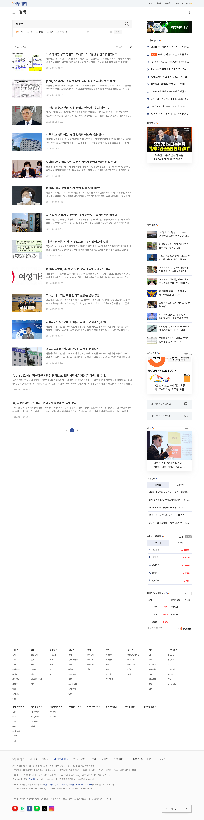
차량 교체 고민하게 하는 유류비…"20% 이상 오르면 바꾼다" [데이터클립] (169, 389)
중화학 (70, 669)
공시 (14, 655)
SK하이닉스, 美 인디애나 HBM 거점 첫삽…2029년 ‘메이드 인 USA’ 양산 (174, 236)
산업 (70, 650)
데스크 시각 (172, 669)
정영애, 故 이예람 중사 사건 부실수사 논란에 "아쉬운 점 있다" (81, 162)
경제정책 (90, 655)
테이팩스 (155, 557)
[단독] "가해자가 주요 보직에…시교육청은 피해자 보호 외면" (81, 81)
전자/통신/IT (73, 660)
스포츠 (14, 736)
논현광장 (171, 660)
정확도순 (119, 47)
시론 (169, 664)
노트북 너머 (172, 684)
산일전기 (155, 565)
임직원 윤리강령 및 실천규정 (80, 784)
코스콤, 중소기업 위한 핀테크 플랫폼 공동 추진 (72, 295)
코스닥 (180, 543)
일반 (14, 699)
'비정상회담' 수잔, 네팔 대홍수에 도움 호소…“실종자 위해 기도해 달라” (174, 271)
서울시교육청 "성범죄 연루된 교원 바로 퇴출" (72, 349)
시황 (14, 660)
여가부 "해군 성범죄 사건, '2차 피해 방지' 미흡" (73, 188)
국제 (107, 650)
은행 (32, 660)
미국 (107, 664)
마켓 (14, 650)
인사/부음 (152, 679)
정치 (129, 650)
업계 (51, 660)
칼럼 (169, 679)
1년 (51, 32)
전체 (21, 32)
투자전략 (180, 485)
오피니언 (171, 650)
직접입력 (63, 32)
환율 (14, 689)
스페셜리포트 (73, 707)
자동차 (70, 664)
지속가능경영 (148, 707)
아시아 (108, 674)
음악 (14, 726)
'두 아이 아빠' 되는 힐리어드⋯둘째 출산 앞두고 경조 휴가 (176, 114)
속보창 (167, 3)
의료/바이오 (72, 684)
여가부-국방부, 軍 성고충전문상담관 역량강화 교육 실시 (78, 269)
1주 (31, 32)
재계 (70, 655)
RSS (188, 3)
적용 (118, 32)
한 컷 (33, 726)
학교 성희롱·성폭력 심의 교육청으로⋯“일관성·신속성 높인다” (81, 54)
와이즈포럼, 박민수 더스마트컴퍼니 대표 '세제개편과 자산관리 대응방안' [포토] (169, 466)
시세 (14, 664)
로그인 (151, 3)
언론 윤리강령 (49, 784)
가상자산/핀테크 (37, 679)
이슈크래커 (35, 712)
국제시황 (15, 694)
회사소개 (33, 759)
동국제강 (155, 573)
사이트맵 (161, 759)
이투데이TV (55, 707)
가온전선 (155, 549)
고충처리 (94, 759)
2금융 (33, 669)
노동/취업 (152, 669)
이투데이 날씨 (130, 707)
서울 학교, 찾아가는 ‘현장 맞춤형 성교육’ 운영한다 (74, 134)
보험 (32, 664)
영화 (14, 721)
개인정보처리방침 (61, 759)
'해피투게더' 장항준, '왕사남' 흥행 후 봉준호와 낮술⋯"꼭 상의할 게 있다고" (174, 283)
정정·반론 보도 (120, 759)
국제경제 (109, 655)
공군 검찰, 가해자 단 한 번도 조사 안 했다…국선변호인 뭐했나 (81, 215)
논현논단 (171, 655)
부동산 (52, 650)
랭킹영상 (53, 717)
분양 (51, 669)
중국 (107, 669)
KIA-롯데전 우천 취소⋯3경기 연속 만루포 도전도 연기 (175, 69)
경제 (89, 650)
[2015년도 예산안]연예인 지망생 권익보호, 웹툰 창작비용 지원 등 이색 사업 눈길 (59, 375)
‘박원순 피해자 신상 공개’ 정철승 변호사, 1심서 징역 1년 (78, 108)
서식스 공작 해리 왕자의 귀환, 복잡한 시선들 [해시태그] (175, 91)
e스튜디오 (53, 712)
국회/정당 (131, 660)
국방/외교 (131, 664)
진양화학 (155, 580)
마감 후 (170, 674)
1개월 (41, 32)
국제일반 (109, 660)
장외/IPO (16, 669)
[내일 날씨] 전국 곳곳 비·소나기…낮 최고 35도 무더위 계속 (177, 106)
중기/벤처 (72, 689)
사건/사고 (152, 664)
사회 (151, 650)
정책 (51, 664)
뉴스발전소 (35, 707)
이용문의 (105, 759)
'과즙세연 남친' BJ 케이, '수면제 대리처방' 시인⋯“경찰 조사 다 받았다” (174, 318)
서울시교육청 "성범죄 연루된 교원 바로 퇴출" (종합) (76, 322)
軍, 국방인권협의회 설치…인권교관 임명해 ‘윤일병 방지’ (44, 403)
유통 (70, 679)
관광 (14, 712)
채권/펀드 (16, 684)
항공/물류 (72, 674)
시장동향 (53, 655)
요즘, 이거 (35, 717)
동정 (150, 684)
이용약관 (45, 759)
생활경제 (90, 664)
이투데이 (32, 779)
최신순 (129, 47)
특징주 (158, 485)
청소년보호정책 (79, 759)
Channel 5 (92, 707)
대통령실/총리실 (133, 655)
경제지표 (90, 660)
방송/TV (15, 717)
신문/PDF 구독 (178, 3)
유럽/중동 (109, 679)
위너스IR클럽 (111, 707)
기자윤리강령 (62, 784)
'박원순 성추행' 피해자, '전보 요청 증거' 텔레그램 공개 (77, 242)
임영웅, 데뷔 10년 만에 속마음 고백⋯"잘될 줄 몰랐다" (175, 76)
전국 (150, 674)
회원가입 (159, 3)
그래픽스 (34, 721)
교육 (150, 660)
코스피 (158, 543)
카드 (32, 674)
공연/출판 (16, 731)
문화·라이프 (17, 707)
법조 (150, 655)
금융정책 (34, 655)
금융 (33, 650)
